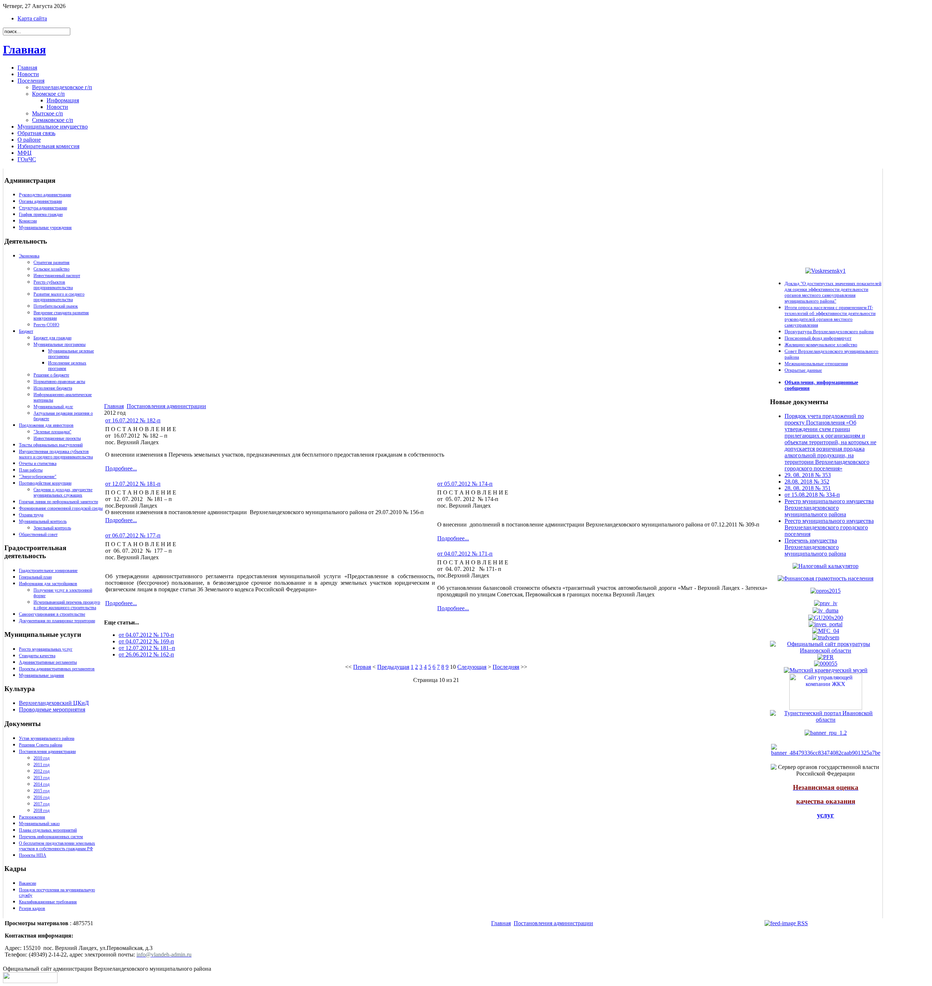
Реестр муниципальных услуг (45, 649)
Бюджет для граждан (52, 337)
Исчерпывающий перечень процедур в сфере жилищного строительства (66, 605)
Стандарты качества (37, 655)
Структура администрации (43, 207)
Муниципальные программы (59, 344)
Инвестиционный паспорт (56, 275)
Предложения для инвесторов (46, 425)
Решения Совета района (40, 745)
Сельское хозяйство (51, 269)
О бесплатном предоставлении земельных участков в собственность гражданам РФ (57, 846)
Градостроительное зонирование (48, 570)
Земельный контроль (52, 528)
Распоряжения (32, 817)
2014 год (41, 784)
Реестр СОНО (46, 324)
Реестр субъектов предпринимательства (53, 285)
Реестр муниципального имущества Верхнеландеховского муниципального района (829, 507)
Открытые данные (803, 370)
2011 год (41, 764)
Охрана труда (31, 514)
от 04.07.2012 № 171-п (465, 554)
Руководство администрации (45, 194)
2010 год (41, 758)
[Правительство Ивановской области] (825, 603)
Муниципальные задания (41, 675)
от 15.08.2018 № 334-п (812, 495)
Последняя (506, 667)
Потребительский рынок (55, 306)
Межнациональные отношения (816, 363)
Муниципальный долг (53, 406)
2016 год (41, 797)
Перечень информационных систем (51, 836)
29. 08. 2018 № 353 (808, 475)
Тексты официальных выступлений (51, 444)
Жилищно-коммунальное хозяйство (821, 344)
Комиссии (28, 221)
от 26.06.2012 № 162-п (146, 654)
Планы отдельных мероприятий (48, 830)
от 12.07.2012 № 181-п (133, 484)
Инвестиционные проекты (57, 438)
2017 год (41, 803)
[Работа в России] (825, 637)
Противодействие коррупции (45, 483)
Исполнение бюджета (52, 388)
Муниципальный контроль (43, 521)
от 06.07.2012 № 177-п (133, 535)
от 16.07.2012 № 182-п (133, 420)
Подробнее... (121, 468)
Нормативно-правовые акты (59, 381)
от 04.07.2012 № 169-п (146, 641)
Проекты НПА (32, 855)
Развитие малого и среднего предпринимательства (58, 297)
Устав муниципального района (46, 738)
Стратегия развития (51, 262)
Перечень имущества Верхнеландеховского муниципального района (815, 547)
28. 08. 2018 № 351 (808, 488)
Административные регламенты (48, 662)
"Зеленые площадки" (52, 431)
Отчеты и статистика (37, 463)
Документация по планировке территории (57, 620)
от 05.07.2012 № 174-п (465, 484)
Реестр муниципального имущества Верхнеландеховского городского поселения (829, 527)
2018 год (41, 810)
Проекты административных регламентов (57, 668)
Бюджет (26, 331)
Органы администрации (40, 201)
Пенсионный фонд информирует (818, 338)
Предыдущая (393, 667)
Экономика (29, 256)
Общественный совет (38, 534)
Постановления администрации (47, 751)
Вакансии (27, 883)
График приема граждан (41, 214)
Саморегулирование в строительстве (52, 614)
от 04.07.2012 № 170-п (146, 635)
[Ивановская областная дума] (825, 610)
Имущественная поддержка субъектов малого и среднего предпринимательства (56, 454)
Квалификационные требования (48, 901)
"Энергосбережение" (37, 476)
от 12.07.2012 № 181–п (147, 648)
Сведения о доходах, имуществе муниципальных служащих (62, 492)
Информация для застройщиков (48, 583)
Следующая (471, 667)
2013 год (41, 777)
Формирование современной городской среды (61, 508)
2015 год (41, 790)
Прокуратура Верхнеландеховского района (829, 331)
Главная (24, 49)
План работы (31, 470)
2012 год (41, 771)
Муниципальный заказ (39, 823)
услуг (825, 815)
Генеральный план (35, 577)
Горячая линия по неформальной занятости (58, 501)
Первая (362, 667)
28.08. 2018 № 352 (807, 481)
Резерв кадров (32, 908)
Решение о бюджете (51, 375)
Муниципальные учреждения (45, 227)
